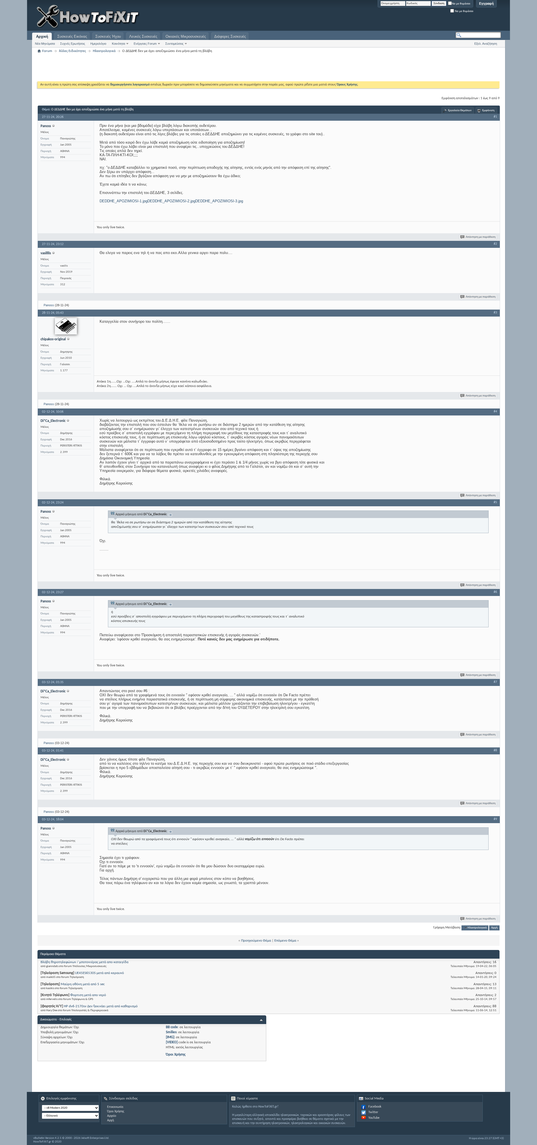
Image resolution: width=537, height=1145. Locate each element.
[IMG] (170, 1037)
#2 (495, 244)
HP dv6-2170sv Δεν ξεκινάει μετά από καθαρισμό (101, 1006)
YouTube (374, 1118)
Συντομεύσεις (174, 43)
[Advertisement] (431, 16)
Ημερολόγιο (98, 43)
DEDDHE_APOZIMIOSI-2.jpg (171, 201)
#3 (495, 312)
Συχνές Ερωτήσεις (72, 43)
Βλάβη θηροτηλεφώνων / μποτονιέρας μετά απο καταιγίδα (84, 962)
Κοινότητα (118, 43)
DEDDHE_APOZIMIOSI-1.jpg (123, 201)
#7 (495, 682)
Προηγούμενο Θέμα (256, 940)
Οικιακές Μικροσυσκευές (186, 36)
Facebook (374, 1106)
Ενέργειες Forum (145, 43)
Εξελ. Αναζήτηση (485, 43)
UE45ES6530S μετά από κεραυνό (99, 973)
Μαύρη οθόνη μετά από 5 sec (83, 984)
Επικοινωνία (115, 1107)
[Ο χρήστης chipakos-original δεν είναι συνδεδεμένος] (66, 326)
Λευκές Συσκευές (143, 36)
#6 (495, 592)
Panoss (49, 305)
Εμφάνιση (488, 110)
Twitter (373, 1112)
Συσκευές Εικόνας (72, 36)
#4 (495, 411)
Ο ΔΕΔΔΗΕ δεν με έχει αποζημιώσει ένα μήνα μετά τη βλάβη (92, 109)
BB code (172, 1027)
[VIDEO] (172, 1042)
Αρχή (494, 927)
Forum (47, 51)
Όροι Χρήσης (175, 1054)
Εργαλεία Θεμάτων (460, 110)
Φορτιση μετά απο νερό (88, 995)
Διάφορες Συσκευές (230, 36)
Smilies (171, 1032)
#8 (495, 750)
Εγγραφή (486, 4)
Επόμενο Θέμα (285, 940)
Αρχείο (111, 1116)
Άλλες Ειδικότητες (72, 51)
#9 (495, 819)
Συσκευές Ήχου (108, 36)
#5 (495, 502)
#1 (495, 116)
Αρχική (42, 36)
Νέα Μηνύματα (45, 43)
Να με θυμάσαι (461, 3)
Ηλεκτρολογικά (104, 51)
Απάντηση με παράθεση (481, 237)
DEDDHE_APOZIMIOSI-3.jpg (219, 201)
